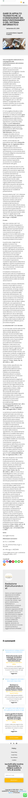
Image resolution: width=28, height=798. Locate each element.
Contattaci (14, 760)
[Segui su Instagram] (16, 743)
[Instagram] (7, 561)
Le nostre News (11, 33)
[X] (10, 561)
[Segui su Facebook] (11, 743)
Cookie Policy (14, 754)
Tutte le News (14, 737)
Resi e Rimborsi (14, 757)
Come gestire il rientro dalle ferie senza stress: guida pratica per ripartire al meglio (14, 716)
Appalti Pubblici (14, 693)
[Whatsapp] (16, 561)
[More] (4, 564)
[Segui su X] (14, 743)
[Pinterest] (13, 561)
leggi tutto (14, 673)
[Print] (21, 561)
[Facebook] (4, 561)
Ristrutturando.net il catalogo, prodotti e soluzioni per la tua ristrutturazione (14, 658)
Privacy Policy (14, 752)
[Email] (19, 561)
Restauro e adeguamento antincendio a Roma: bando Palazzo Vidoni (14, 687)
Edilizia (14, 664)
